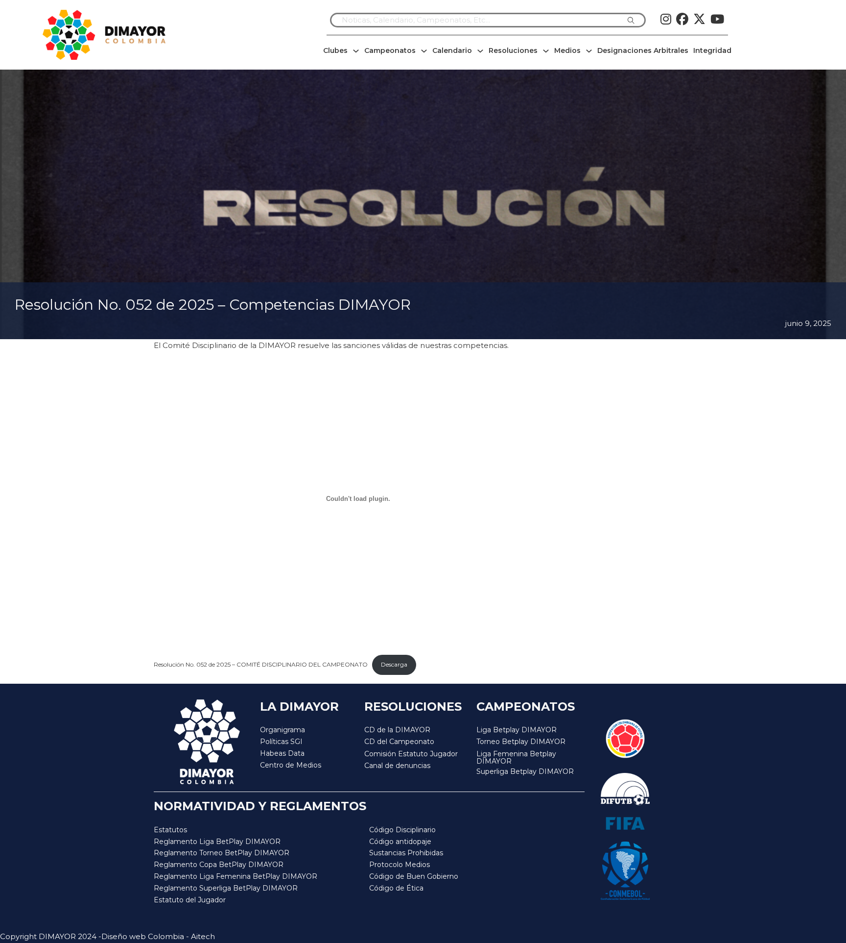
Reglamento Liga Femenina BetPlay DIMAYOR (235, 876)
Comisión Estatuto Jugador (411, 754)
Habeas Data (282, 753)
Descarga (394, 664)
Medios (567, 50)
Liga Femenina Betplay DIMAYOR (516, 758)
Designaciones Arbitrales (642, 50)
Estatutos (170, 829)
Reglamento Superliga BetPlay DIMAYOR (226, 888)
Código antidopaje (400, 841)
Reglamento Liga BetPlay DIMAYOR (217, 841)
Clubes (335, 50)
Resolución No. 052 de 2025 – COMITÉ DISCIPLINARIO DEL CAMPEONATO (261, 664)
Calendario (452, 50)
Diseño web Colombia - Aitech (158, 936)
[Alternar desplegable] (355, 51)
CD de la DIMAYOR (397, 729)
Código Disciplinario (402, 829)
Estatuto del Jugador (190, 899)
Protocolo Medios (399, 864)
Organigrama (282, 729)
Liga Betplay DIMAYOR (516, 729)
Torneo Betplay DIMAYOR (520, 741)
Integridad (712, 50)
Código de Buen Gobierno (413, 876)
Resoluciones (513, 50)
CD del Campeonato (399, 741)
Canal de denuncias (397, 765)
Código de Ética (396, 888)
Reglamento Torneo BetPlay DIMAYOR (221, 852)
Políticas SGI (281, 741)
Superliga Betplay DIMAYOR (525, 771)
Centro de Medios (290, 765)
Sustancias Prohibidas (406, 852)
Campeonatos (390, 50)
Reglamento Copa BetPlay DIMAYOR (218, 864)
